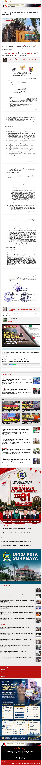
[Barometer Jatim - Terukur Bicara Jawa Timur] (7, 1)
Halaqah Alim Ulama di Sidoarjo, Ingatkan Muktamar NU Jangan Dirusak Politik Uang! (17, 532)
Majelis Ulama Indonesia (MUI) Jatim (30, 45)
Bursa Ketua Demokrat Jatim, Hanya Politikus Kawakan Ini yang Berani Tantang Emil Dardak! (16, 460)
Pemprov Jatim (10, 313)
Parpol (3, 458)
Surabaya (4, 438)
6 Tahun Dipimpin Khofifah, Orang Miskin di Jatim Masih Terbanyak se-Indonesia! (16, 359)
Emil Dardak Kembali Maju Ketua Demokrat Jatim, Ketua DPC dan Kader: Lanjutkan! (17, 545)
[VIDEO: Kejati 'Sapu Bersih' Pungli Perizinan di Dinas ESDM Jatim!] (31, 405)
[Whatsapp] (14, 364)
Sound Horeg (5, 354)
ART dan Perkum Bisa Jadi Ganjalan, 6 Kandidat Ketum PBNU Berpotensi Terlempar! (17, 541)
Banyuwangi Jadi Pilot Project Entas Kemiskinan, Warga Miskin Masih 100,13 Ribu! (17, 528)
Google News (30, 349)
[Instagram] (22, 758)
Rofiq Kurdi (24, 313)
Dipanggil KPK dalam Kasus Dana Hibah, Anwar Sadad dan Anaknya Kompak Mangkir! (16, 358)
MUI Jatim (24, 352)
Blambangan (4, 448)
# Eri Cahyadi (3, 669)
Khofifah (11, 52)
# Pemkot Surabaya (4, 667)
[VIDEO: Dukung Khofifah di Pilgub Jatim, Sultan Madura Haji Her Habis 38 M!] (11, 417)
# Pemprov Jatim (4, 671)
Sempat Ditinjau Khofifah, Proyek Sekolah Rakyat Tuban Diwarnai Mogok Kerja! (15, 361)
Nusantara (12, 352)
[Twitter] (11, 364)
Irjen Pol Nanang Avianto (29, 52)
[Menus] (40, 1)
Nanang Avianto (30, 352)
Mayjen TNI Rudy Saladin (12, 53)
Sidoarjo (3, 388)
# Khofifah (3, 676)
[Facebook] (9, 364)
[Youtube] (25, 758)
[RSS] (27, 758)
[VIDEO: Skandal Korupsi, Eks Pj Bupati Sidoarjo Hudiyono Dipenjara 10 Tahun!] (11, 405)
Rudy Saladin (36, 352)
